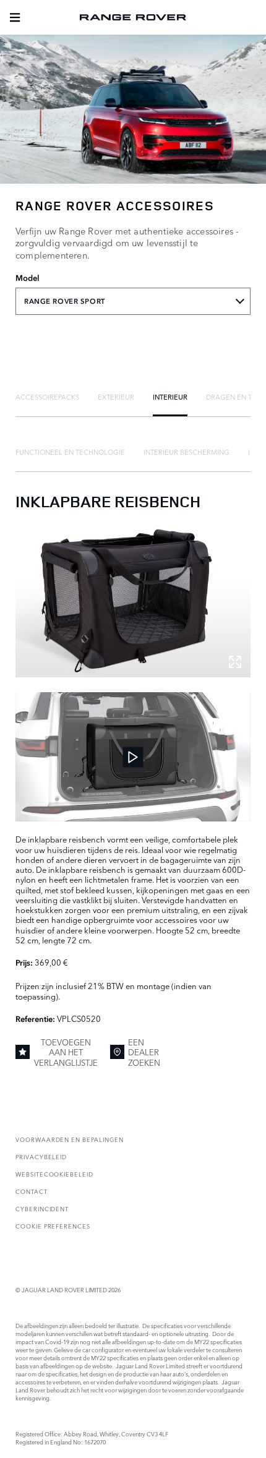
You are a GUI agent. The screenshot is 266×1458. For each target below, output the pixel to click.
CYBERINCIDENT (42, 1208)
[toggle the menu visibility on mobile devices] (15, 17)
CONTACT (31, 1191)
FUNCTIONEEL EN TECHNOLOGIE (70, 452)
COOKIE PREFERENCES (52, 1226)
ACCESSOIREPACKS (47, 396)
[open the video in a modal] (133, 756)
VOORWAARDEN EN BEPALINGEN (69, 1139)
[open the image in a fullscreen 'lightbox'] (133, 601)
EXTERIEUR (116, 396)
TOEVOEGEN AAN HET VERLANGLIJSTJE (66, 1052)
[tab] (47, 396)
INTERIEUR (170, 396)
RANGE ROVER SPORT (64, 301)
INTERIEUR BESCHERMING (187, 452)
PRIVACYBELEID (41, 1156)
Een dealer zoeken (144, 1052)
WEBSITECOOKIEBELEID (54, 1174)
